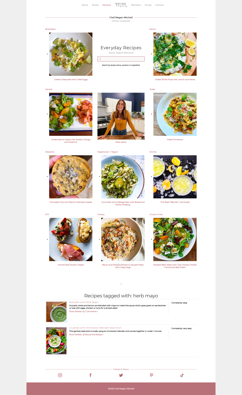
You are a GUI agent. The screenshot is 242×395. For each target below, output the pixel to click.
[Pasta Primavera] (175, 114)
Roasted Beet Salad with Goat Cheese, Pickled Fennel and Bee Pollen (175, 266)
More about (121, 142)
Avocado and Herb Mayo (83, 302)
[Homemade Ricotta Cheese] (70, 239)
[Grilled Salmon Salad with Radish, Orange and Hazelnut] (70, 114)
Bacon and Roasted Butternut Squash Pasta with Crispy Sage (123, 266)
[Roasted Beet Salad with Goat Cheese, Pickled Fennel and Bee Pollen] (175, 239)
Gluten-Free (156, 214)
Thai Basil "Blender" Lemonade (175, 202)
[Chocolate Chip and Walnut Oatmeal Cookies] (70, 176)
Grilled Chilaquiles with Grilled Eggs (71, 79)
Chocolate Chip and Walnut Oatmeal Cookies (71, 202)
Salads (48, 89)
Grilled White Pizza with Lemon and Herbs (175, 79)
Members (136, 5)
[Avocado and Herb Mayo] (56, 312)
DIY (47, 214)
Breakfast (50, 29)
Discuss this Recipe (93, 334)
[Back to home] (121, 5)
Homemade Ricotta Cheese (71, 265)
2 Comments (90, 311)
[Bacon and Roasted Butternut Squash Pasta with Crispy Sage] (122, 239)
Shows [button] (95, 5)
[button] (121, 284)
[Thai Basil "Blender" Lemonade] (175, 176)
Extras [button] (148, 5)
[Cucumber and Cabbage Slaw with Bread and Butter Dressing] (122, 176)
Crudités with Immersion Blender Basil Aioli (95, 328)
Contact (159, 5)
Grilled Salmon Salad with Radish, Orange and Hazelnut (70, 140)
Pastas (100, 214)
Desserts (50, 152)
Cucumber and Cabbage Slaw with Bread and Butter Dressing (123, 203)
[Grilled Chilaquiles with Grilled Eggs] (70, 54)
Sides (152, 89)
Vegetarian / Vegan (107, 152)
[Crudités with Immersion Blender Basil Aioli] (56, 340)
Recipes (107, 5)
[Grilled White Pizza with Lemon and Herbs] (175, 54)
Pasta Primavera (175, 139)
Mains (153, 29)
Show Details (75, 311)
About (85, 5)
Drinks (153, 152)
